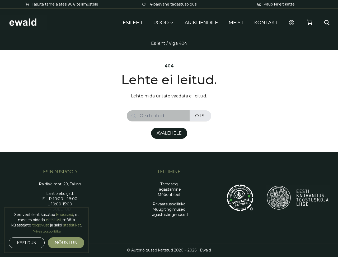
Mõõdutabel (169, 194)
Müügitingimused (168, 209)
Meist (236, 23)
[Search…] (327, 22)
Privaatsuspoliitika (46, 231)
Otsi (200, 115)
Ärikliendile (201, 23)
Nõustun (66, 242)
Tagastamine (169, 189)
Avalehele (169, 133)
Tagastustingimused (169, 214)
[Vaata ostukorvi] (309, 22)
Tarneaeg (169, 184)
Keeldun (26, 242)
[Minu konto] (291, 22)
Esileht (133, 23)
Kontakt (266, 23)
